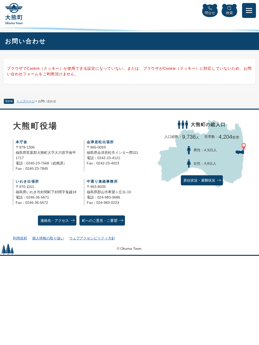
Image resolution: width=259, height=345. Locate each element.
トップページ (25, 101)
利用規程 (20, 238)
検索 (229, 13)
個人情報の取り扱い (48, 238)
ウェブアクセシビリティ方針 (92, 238)
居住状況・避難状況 (199, 180)
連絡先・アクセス (54, 221)
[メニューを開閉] (249, 10)
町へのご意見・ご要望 (99, 221)
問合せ (210, 13)
